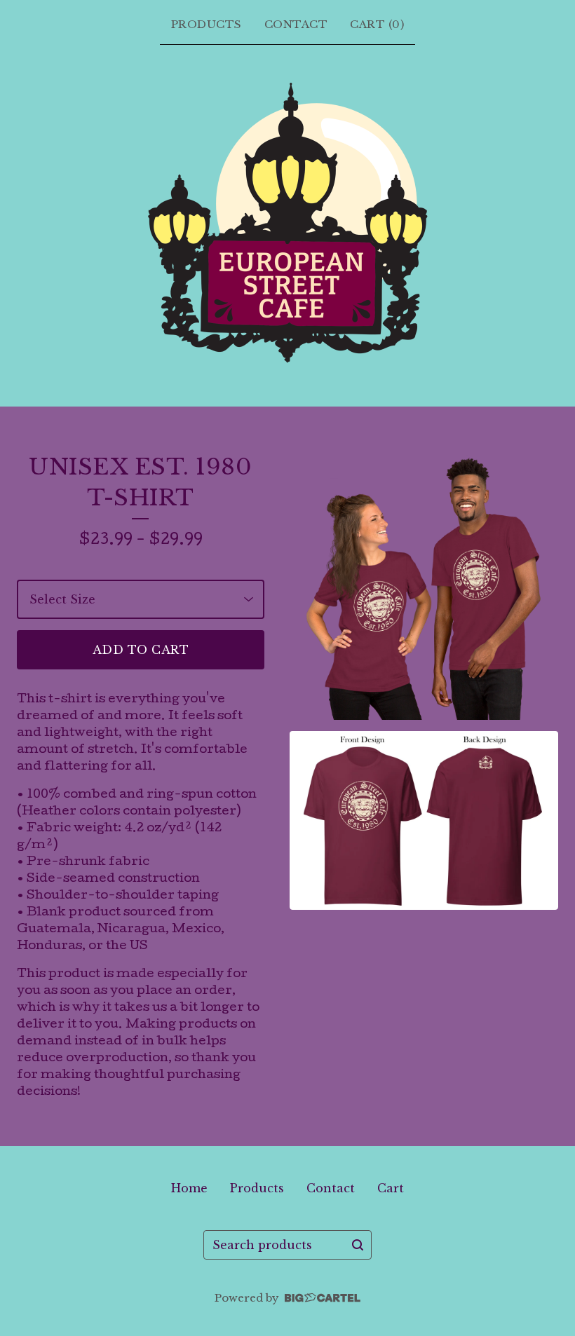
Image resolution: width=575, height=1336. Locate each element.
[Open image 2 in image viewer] (424, 820)
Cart (390, 1188)
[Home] (287, 223)
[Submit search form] (357, 1244)
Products (206, 24)
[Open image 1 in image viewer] (424, 585)
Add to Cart (141, 650)
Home (189, 1188)
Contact (296, 24)
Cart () (377, 24)
